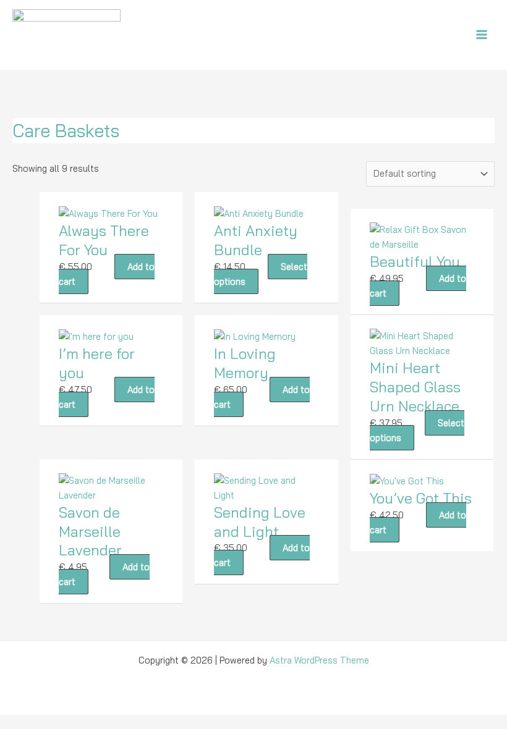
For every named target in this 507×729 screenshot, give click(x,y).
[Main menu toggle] (482, 35)
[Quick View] (108, 266)
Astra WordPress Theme (319, 660)
